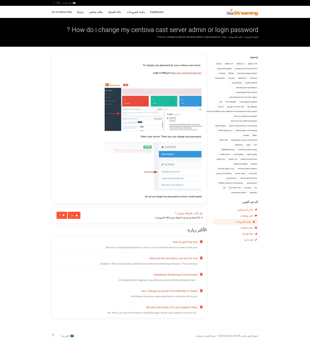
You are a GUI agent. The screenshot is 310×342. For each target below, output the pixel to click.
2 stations (240, 64)
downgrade (220, 78)
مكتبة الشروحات (235, 37)
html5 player (220, 126)
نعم (72, 215)
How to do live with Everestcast (244, 121)
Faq (224, 37)
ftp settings (252, 107)
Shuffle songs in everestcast (230, 183)
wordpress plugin (238, 193)
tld (224, 188)
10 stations (252, 64)
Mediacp (239, 145)
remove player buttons (247, 169)
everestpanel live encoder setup (243, 97)
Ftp (220, 102)
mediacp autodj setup (247, 150)
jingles (246, 135)
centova (221, 73)
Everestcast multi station (246, 88)
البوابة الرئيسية (251, 37)
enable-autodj (251, 83)
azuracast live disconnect (246, 69)
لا (60, 215)
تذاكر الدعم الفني (245, 209)
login (248, 145)
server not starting (224, 173)
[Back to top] (53, 335)
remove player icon (226, 169)
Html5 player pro (225, 130)
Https (255, 135)
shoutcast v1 (231, 178)
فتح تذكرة (249, 239)
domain (231, 78)
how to (221, 107)
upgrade (253, 193)
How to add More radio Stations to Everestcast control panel (231, 111)
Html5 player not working (246, 130)
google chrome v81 (235, 107)
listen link (223, 140)
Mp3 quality (252, 154)
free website (230, 102)
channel (253, 78)
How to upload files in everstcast (243, 126)
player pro (221, 159)
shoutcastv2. (251, 183)
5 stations (229, 64)
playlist (254, 164)
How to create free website (245, 116)
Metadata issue (228, 150)
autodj (219, 64)
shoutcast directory (248, 178)
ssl (255, 188)
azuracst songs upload (247, 73)
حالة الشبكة (248, 233)
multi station (238, 154)
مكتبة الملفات (247, 227)
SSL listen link (235, 188)
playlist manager (241, 164)
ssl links (247, 188)
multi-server (225, 154)
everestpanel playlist (248, 102)
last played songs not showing (244, 140)
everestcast (237, 83)
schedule (253, 173)
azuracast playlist (224, 69)
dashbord (242, 78)
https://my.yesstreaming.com (186, 73)
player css (233, 159)
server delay (240, 173)
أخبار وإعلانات (247, 215)
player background (249, 159)
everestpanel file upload (246, 92)
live (255, 145)
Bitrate (231, 73)
